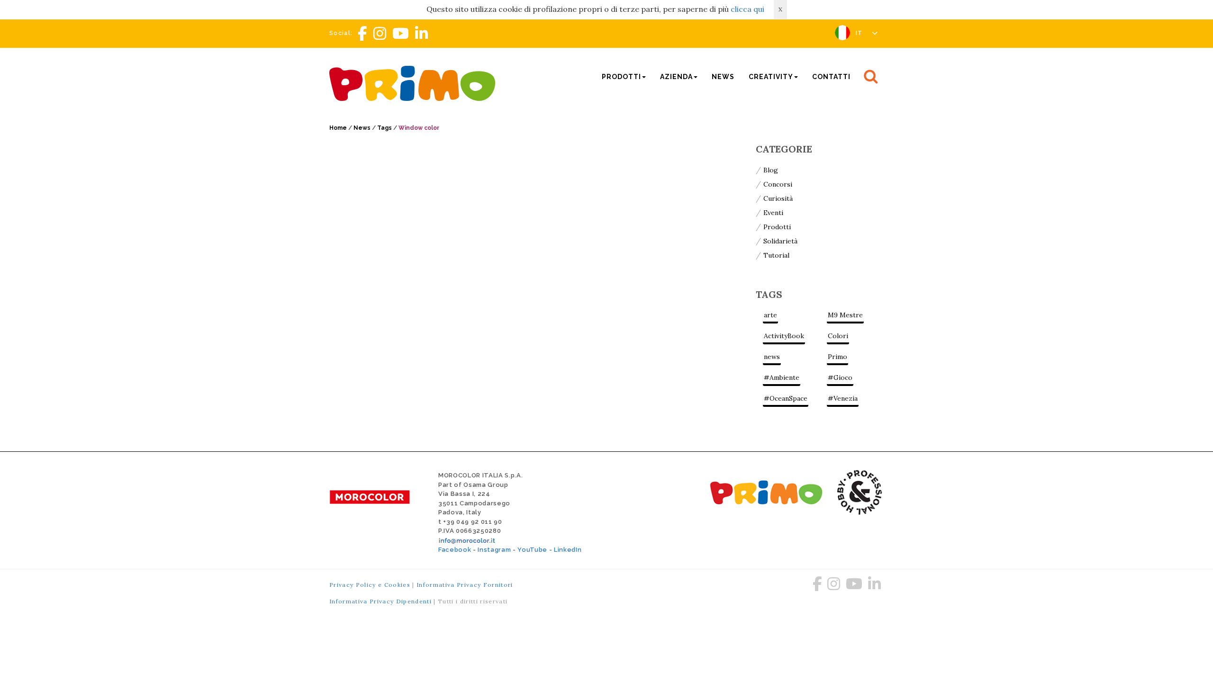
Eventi (773, 212)
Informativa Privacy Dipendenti (380, 601)
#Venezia (843, 398)
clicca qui (747, 9)
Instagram (494, 549)
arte (770, 315)
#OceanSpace (785, 398)
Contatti (831, 77)
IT (860, 33)
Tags (384, 128)
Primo (837, 356)
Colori (838, 336)
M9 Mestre (845, 315)
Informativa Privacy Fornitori (464, 584)
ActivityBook (784, 336)
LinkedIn (567, 549)
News (723, 77)
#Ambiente (781, 377)
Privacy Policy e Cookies (369, 584)
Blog (770, 170)
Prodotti (777, 227)
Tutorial (776, 255)
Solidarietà (780, 241)
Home (338, 128)
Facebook (454, 549)
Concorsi (777, 184)
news (772, 356)
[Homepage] (414, 82)
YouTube (532, 549)
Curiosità (778, 198)
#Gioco (840, 377)
